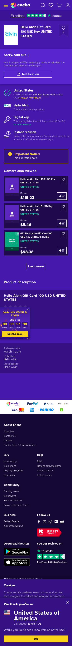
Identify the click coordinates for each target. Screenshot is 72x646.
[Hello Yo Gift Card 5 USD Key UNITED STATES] (36, 215)
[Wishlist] (51, 5)
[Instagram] (50, 521)
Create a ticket (45, 470)
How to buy (10, 461)
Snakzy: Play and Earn (16, 505)
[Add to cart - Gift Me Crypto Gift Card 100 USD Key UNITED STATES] (62, 250)
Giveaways (10, 496)
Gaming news (11, 491)
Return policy (44, 475)
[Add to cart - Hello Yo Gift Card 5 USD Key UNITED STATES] (62, 223)
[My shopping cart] (59, 5)
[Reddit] (62, 521)
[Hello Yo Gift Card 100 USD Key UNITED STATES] (36, 188)
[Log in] (68, 5)
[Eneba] (20, 5)
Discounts (9, 475)
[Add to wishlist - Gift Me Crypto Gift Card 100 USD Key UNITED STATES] (63, 234)
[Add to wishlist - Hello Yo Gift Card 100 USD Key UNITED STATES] (63, 180)
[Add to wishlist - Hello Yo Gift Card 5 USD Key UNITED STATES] (63, 207)
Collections (10, 466)
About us (9, 431)
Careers (8, 440)
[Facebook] (39, 521)
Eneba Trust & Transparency (20, 445)
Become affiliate (13, 500)
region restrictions (31, 98)
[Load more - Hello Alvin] (7, 107)
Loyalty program (13, 470)
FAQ (39, 461)
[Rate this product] (16, 307)
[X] (45, 521)
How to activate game (49, 466)
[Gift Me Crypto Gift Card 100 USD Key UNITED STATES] (36, 242)
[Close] (68, 602)
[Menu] (5, 5)
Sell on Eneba (11, 521)
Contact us (10, 436)
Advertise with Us (13, 526)
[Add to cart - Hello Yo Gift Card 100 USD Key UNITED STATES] (62, 196)
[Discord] (56, 521)
